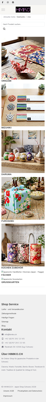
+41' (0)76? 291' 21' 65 (15, 343)
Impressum (7, 396)
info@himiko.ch (11, 334)
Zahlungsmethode (9, 313)
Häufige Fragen (8, 317)
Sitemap (5, 321)
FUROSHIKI (7, 221)
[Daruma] (23, 151)
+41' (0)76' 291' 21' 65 (15, 338)
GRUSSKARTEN (10, 282)
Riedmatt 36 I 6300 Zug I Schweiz (19, 347)
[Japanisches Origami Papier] (23, 58)
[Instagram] (8, 2)
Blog (3, 325)
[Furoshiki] (23, 198)
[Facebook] (2, 2)
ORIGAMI (6, 81)
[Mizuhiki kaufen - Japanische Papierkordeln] (23, 104)
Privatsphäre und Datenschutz (30, 391)
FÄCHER (6, 275)
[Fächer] (22, 272)
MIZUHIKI (6, 127)
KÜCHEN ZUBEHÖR (12, 267)
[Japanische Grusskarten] (11, 279)
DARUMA (6, 174)
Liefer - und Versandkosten (13, 309)
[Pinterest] (13, 2)
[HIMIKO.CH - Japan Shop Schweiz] (23, 9)
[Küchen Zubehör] (23, 245)
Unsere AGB (8, 391)
